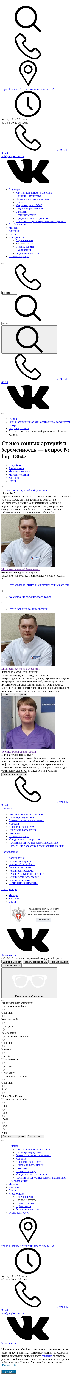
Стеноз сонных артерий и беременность (25, 490)
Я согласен (9, 1371)
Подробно (15, 465)
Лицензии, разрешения (29, 208)
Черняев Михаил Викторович (19, 751)
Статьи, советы (25, 246)
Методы (13, 227)
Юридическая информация (32, 218)
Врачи (12, 233)
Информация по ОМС (29, 205)
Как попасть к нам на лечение (34, 192)
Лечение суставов (19, 880)
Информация (16, 237)
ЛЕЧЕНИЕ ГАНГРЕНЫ (23, 883)
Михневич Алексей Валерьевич (20, 569)
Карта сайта (8, 955)
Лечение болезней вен (22, 864)
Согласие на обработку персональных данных (36, 845)
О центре (14, 189)
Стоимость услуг (26, 214)
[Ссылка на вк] (28, 183)
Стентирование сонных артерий (28, 608)
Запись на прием (12, 961)
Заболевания (16, 468)
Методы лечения (19, 474)
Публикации (23, 249)
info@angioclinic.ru (12, 156)
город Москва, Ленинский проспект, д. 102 (27, 89)
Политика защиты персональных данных (41, 221)
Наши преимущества (28, 195)
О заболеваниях (18, 224)
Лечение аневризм (20, 861)
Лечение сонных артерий (24, 876)
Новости (21, 202)
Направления (9, 851)
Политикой (9, 1365)
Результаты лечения (27, 253)
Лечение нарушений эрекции (26, 873)
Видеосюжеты (24, 240)
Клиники (14, 230)
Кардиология (16, 857)
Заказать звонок (11, 965)
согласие (47, 1355)
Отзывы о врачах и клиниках (33, 198)
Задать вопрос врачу (35, 961)
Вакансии (21, 211)
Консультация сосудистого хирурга (30, 596)
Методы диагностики (22, 471)
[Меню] (2, 263)
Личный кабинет (59, 961)
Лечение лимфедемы (21, 870)
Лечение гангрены (20, 867)
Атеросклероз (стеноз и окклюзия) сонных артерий (39, 584)
